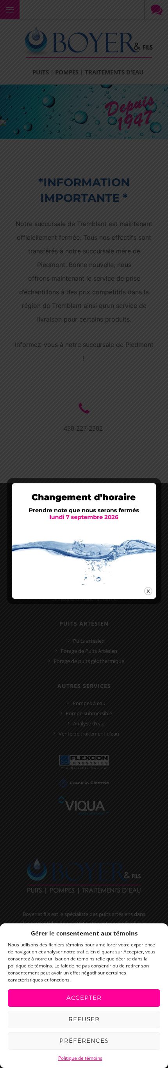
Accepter (84, 997)
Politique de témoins (80, 1058)
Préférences (84, 1040)
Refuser (84, 1019)
